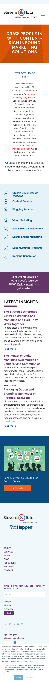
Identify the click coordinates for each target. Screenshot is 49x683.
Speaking (9, 566)
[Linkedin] (14, 624)
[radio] (24, 605)
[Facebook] (6, 624)
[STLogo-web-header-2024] (20, 14)
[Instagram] (22, 624)
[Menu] (41, 14)
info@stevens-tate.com (14, 638)
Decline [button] (30, 677)
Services (8, 552)
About (7, 548)
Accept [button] (18, 677)
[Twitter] (10, 624)
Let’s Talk (17, 488)
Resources (10, 563)
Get (7, 162)
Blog (6, 559)
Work (7, 555)
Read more (10, 348)
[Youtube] (18, 624)
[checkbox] (24, 607)
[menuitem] (41, 14)
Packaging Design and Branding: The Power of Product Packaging (20, 393)
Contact (8, 570)
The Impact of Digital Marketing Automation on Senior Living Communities (22, 360)
